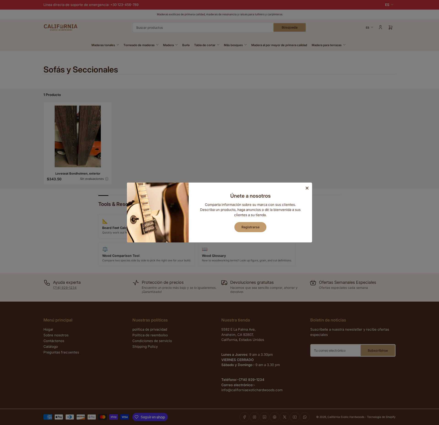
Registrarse (250, 227)
